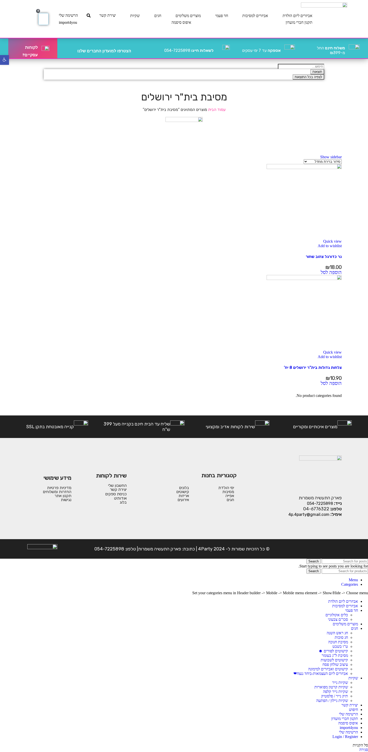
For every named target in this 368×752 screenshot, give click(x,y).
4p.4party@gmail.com (308, 514)
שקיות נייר (340, 682)
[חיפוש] (88, 15)
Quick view (332, 241)
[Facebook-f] (337, 549)
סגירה (363, 749)
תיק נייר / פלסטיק (334, 696)
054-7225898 (189, 50)
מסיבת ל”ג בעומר (335, 655)
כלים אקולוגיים (336, 615)
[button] (331, 272)
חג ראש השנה (337, 633)
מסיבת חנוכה (338, 642)
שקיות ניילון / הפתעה (332, 700)
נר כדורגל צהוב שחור (324, 256)
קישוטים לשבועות (334, 660)
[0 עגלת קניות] (43, 19)
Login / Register (345, 736)
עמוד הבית (216, 109)
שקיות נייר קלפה (335, 691)
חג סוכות (341, 637)
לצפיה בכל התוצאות (308, 77)
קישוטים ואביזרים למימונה (328, 669)
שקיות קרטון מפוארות (331, 687)
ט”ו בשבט (340, 646)
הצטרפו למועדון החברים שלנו (104, 51)
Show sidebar (331, 157)
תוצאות (317, 72)
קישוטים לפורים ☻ (333, 651)
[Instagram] (321, 549)
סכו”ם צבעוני (338, 619)
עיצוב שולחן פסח (335, 664)
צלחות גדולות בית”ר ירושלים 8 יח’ (313, 367)
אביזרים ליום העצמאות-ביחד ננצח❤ (320, 673)
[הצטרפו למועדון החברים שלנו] (137, 48)
